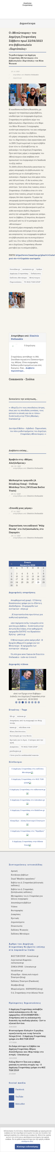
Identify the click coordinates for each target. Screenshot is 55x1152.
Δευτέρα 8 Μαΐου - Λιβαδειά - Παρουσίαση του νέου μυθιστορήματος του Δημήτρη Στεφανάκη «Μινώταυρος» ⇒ (27, 431)
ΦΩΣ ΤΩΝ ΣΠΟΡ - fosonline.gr (25, 956)
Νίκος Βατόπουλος (18, 731)
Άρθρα (39, 269)
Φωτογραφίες (17, 910)
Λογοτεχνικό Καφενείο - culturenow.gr (21, 961)
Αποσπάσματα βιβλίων (21, 902)
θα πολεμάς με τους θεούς (21, 736)
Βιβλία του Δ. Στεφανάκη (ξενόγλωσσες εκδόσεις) (22, 890)
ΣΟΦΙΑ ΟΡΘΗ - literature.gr (23, 966)
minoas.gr (21, 716)
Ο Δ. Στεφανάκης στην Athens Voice (27, 992)
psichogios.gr (15, 751)
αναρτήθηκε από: (26, 75)
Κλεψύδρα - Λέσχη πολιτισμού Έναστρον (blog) (24, 975)
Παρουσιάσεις (16, 282)
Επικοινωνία (16, 926)
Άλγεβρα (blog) (17, 985)
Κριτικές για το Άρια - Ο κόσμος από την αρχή (26, 741)
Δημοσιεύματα (17, 922)
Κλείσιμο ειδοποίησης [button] (27, 1146)
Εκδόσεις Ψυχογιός (19, 930)
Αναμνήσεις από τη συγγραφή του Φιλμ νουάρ (26, 721)
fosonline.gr (15, 269)
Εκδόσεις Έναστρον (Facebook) (25, 981)
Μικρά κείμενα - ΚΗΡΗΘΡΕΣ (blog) (27, 989)
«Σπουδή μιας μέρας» (20, 508)
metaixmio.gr (28, 269)
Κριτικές (15, 918)
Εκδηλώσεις (36, 273)
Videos (14, 906)
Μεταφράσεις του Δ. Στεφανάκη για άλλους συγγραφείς (27, 897)
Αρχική (14, 871)
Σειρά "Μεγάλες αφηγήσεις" (23, 878)
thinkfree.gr (17, 970)
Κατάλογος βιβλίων (19, 875)
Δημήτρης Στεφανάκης (19, 273)
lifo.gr (12, 716)
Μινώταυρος (34, 277)
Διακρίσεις (14, 747)
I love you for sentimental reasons (24, 755)
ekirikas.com (24, 727)
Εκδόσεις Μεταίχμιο (18, 277)
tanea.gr (13, 727)
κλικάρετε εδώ (27, 1141)
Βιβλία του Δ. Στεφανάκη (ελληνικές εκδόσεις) (27, 884)
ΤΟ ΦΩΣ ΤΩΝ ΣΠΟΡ (32, 282)
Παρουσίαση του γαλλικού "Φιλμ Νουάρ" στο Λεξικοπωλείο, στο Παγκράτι (26, 529)
